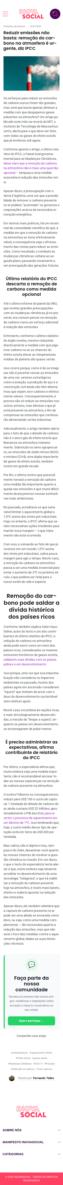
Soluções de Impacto (14, 26)
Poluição (50, 1063)
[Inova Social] (31, 14)
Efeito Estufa (24, 1058)
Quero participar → (31, 1020)
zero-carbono (45, 1069)
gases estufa (40, 1058)
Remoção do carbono (24, 1069)
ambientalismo (20, 1052)
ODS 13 (39, 1063)
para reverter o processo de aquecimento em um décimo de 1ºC (30, 817)
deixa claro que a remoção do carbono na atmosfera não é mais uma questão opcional (31, 168)
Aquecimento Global (41, 1052)
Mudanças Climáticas (20, 1063)
